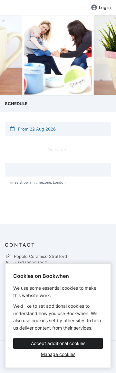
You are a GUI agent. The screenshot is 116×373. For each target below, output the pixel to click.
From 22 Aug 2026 (36, 129)
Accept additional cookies (58, 343)
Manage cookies (58, 354)
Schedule (16, 103)
